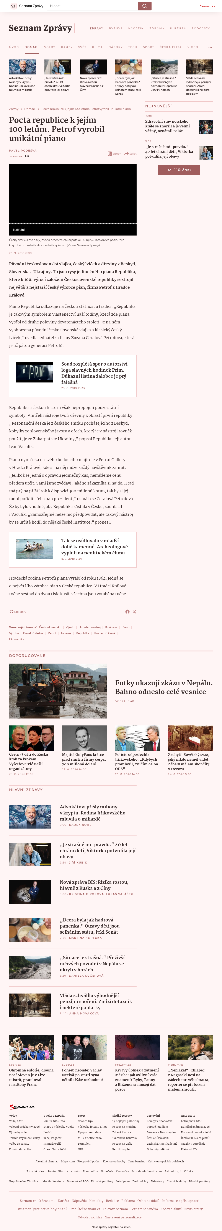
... (210, 45)
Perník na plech (122, 1149)
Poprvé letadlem (157, 1127)
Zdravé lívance (121, 1132)
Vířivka (188, 1171)
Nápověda (79, 1201)
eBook (117, 153)
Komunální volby (20, 1149)
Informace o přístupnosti (180, 1201)
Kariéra (63, 1201)
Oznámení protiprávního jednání (42, 1209)
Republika (83, 633)
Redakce (112, 1201)
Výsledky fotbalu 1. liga (92, 1127)
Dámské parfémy (102, 1181)
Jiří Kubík (78, 862)
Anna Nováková (84, 1013)
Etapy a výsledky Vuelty (59, 1127)
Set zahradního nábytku (146, 1171)
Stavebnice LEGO (77, 1181)
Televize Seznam (115, 1209)
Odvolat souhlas (90, 1217)
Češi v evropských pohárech (166, 1161)
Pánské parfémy (199, 1181)
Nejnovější (158, 106)
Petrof (52, 633)
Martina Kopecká (85, 937)
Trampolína (90, 1171)
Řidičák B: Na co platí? (195, 1138)
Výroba (14, 633)
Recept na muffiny (124, 1127)
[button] (22, 66)
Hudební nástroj (90, 627)
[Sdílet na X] (134, 612)
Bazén (52, 1171)
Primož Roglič (52, 1144)
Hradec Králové (104, 633)
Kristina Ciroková (86, 894)
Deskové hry (140, 1181)
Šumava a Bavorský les (161, 1132)
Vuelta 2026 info (54, 1121)
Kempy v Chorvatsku (160, 1121)
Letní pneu (123, 1181)
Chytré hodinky (176, 1181)
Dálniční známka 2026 (195, 1127)
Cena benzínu (136, 1161)
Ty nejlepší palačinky (125, 1121)
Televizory (157, 1181)
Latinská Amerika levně (162, 1144)
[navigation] (5, 6)
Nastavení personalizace (123, 1217)
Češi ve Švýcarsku (158, 1138)
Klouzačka (122, 1171)
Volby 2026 (16, 1121)
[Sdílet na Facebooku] (127, 612)
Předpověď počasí (88, 1161)
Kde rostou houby (114, 1161)
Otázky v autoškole (193, 1144)
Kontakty (96, 1201)
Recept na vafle (122, 1144)
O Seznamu (47, 1201)
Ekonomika (16, 639)
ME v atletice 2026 (90, 1138)
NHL (81, 1149)
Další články (179, 169)
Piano (125, 627)
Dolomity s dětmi (158, 1149)
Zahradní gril (173, 1171)
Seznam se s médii (144, 1209)
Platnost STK (189, 1149)
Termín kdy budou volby (24, 1138)
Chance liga (85, 1121)
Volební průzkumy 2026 (24, 1127)
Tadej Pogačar (52, 1138)
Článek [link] (17, 175)
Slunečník (106, 1171)
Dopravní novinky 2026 (196, 1132)
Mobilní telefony (53, 1181)
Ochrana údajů (148, 1201)
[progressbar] (73, 223)
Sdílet (133, 153)
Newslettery (193, 1209)
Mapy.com (68, 1161)
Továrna (66, 633)
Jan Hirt (49, 1132)
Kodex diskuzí (171, 1209)
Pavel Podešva (23, 150)
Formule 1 (84, 1144)
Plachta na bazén (69, 1171)
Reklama (128, 1201)
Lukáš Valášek (119, 894)
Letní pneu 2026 (191, 1121)
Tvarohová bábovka (124, 1138)
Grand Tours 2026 (55, 1149)
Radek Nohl (80, 824)
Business (111, 627)
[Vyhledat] (145, 6)
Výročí (70, 627)
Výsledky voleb (18, 1132)
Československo (50, 627)
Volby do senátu (19, 1144)
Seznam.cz (207, 6)
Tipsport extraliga (89, 1132)
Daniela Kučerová (86, 975)
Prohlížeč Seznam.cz (84, 1209)
